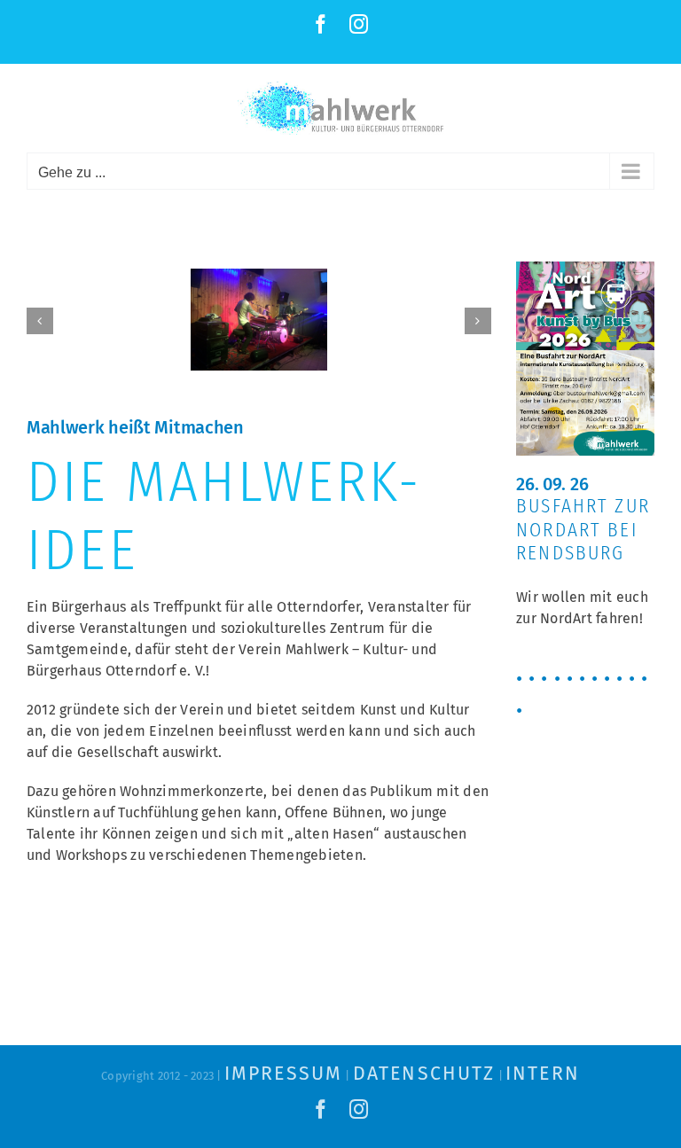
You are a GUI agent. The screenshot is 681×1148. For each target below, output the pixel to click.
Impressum (283, 1073)
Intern (542, 1073)
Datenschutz (424, 1073)
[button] (40, 321)
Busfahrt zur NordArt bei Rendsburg (583, 530)
